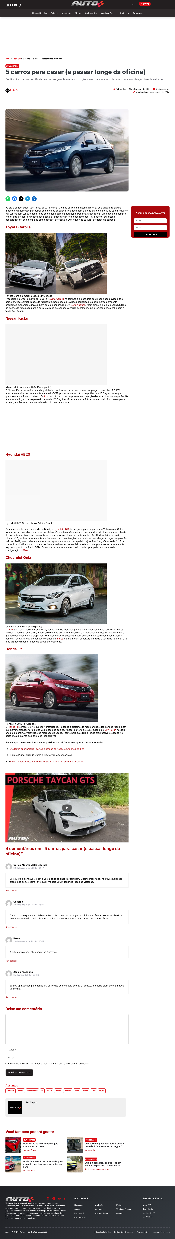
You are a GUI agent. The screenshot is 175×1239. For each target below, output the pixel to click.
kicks (77, 1091)
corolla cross (32, 1091)
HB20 (49, 1091)
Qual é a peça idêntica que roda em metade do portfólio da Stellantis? (103, 1164)
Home (8, 59)
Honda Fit (13, 726)
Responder (11, 890)
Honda (58, 1091)
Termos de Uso (143, 1232)
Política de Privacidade (123, 1232)
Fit (42, 1091)
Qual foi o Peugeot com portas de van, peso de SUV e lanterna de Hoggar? (105, 1145)
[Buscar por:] (133, 5)
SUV (45, 396)
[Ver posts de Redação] (7, 90)
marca (59, 638)
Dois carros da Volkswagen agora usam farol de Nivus (40, 1145)
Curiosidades (12, 66)
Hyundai (68, 1091)
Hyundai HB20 (62, 529)
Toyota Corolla (55, 299)
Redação (14, 90)
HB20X (24, 550)
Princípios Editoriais (102, 1232)
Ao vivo (145, 3)
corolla (21, 1091)
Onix (10, 629)
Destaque (17, 59)
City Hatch (110, 729)
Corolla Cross (78, 305)
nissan (85, 1091)
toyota (101, 1091)
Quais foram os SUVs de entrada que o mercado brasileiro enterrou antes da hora (43, 1164)
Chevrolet (10, 1091)
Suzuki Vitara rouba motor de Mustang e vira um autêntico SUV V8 (47, 761)
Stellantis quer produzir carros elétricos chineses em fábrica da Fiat (47, 749)
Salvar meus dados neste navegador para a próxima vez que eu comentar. (49, 1063)
